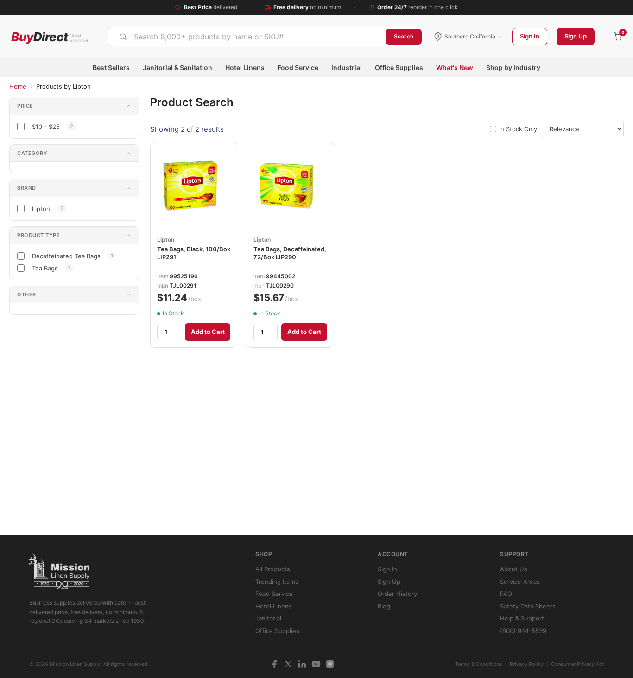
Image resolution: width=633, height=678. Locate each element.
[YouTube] (316, 664)
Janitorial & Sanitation (177, 67)
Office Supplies (399, 67)
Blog (384, 606)
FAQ (506, 593)
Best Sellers (111, 67)
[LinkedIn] (302, 664)
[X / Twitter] (288, 664)
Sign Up (575, 36)
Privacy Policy (527, 664)
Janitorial (268, 618)
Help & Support (522, 618)
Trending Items (276, 581)
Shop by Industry (513, 67)
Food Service (298, 67)
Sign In (529, 36)
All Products (272, 569)
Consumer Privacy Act (577, 664)
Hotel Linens (245, 67)
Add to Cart (208, 331)
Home (17, 86)
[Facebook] (274, 664)
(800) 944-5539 (523, 630)
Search (403, 36)
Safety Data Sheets (528, 606)
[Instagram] (330, 664)
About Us (513, 569)
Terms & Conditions (478, 664)
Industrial (346, 67)
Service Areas (520, 581)
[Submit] (123, 36)
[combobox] (247, 36)
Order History (397, 593)
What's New (454, 67)
